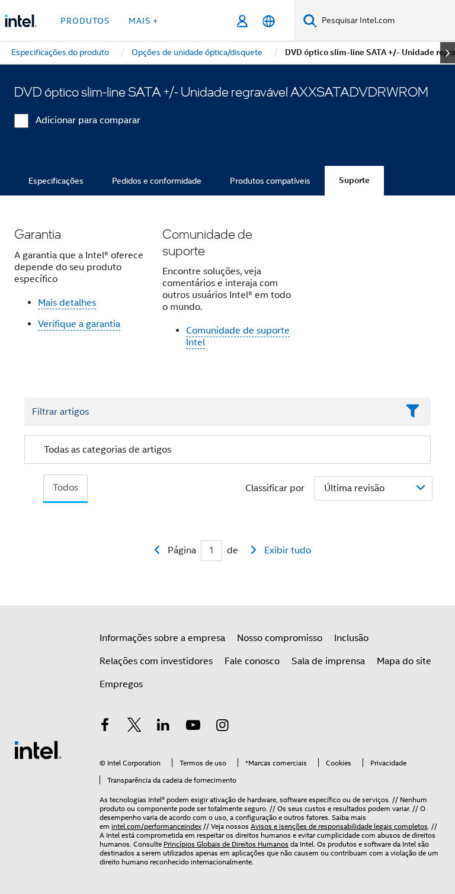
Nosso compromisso (279, 638)
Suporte (354, 180)
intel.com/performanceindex (156, 826)
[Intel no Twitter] (134, 727)
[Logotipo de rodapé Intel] (38, 749)
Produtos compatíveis (270, 180)
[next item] (447, 52)
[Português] (268, 21)
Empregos (121, 684)
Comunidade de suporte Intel (238, 336)
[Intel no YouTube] (193, 727)
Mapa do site (404, 661)
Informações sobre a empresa (162, 638)
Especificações (56, 180)
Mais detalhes (67, 303)
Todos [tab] (65, 488)
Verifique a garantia (79, 324)
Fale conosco (252, 661)
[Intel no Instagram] (222, 727)
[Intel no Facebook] (105, 727)
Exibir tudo (287, 550)
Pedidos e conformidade (156, 180)
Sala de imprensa (328, 661)
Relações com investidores (156, 661)
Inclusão (351, 638)
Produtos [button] (85, 20)
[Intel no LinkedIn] (163, 727)
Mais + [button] (143, 20)
